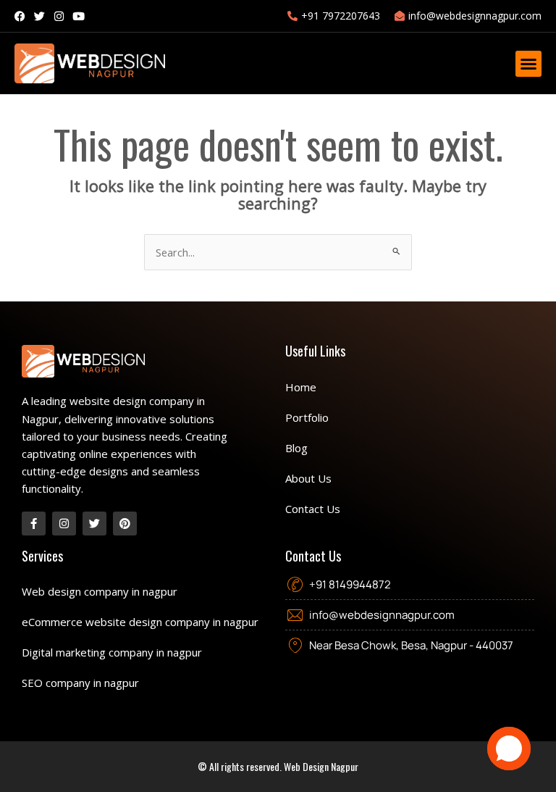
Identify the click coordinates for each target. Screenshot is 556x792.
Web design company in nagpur (99, 591)
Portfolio (307, 417)
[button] (528, 64)
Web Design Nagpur (321, 766)
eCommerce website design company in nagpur (140, 621)
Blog (296, 448)
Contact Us (312, 508)
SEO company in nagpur (80, 682)
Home (300, 387)
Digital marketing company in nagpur (112, 652)
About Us (308, 478)
